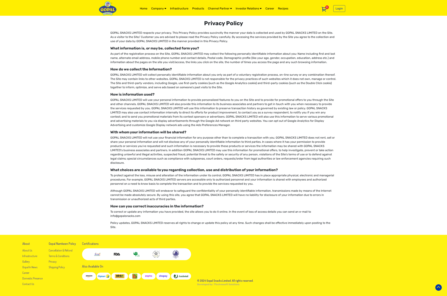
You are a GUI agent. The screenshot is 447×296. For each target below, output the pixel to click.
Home (143, 8)
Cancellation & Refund (60, 250)
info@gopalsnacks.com (125, 216)
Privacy (53, 261)
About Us (27, 250)
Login (339, 8)
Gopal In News (29, 267)
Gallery (26, 261)
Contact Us (28, 284)
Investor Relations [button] (248, 8)
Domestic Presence (32, 278)
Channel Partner (219, 8)
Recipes (283, 8)
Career (269, 8)
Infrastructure (179, 8)
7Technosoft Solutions (226, 284)
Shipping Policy (57, 267)
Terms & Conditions (59, 256)
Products (198, 8)
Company (157, 8)
